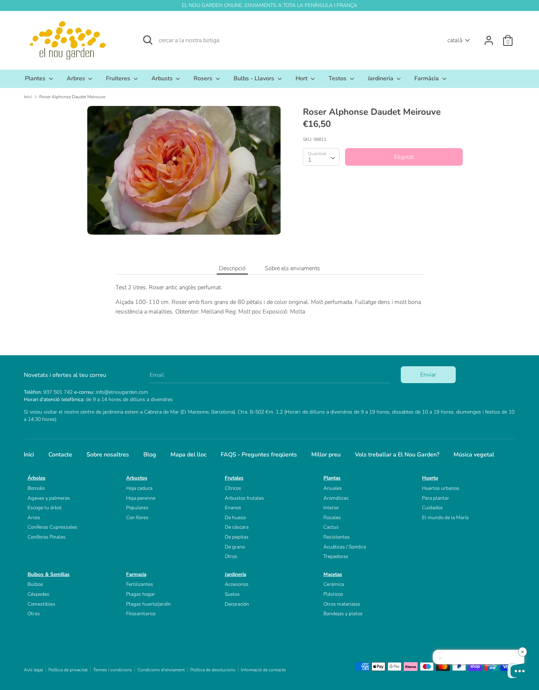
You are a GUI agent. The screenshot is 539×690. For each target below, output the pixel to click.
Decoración (237, 604)
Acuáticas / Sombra (344, 546)
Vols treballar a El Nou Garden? (397, 455)
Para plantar (435, 498)
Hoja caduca (139, 488)
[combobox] (321, 157)
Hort (302, 78)
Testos (338, 78)
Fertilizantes (139, 584)
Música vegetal (474, 455)
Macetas (332, 574)
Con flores (137, 517)
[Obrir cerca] (147, 40)
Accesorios (237, 584)
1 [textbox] (310, 160)
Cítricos (233, 488)
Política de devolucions (212, 670)
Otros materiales (341, 604)
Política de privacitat (68, 670)
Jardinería (235, 574)
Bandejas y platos (343, 613)
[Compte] (488, 37)
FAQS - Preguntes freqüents (259, 455)
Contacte (60, 455)
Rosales (332, 517)
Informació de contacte (263, 670)
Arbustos (136, 477)
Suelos (232, 594)
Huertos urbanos (440, 488)
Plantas (332, 477)
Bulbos (35, 584)
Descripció (232, 268)
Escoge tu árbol (44, 507)
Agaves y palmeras (48, 498)
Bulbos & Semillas (48, 574)
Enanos (233, 507)
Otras (33, 613)
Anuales (332, 488)
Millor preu (326, 455)
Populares (137, 507)
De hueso (235, 517)
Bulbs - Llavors (255, 78)
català (454, 40)
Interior (331, 507)
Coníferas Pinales (46, 536)
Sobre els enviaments (292, 268)
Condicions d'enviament (161, 670)
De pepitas (237, 536)
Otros (231, 556)
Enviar (428, 375)
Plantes (36, 78)
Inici (29, 455)
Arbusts (162, 78)
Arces (33, 517)
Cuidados (432, 507)
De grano (235, 546)
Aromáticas (336, 498)
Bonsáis (36, 488)
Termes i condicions (112, 670)
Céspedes (38, 594)
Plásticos (333, 594)
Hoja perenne (140, 498)
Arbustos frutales (244, 498)
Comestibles (41, 604)
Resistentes (336, 536)
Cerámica (333, 584)
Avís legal (33, 670)
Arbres (77, 78)
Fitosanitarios (141, 613)
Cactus (331, 527)
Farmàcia (427, 78)
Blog (149, 455)
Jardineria (381, 78)
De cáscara (237, 527)
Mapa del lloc (188, 455)
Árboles (36, 477)
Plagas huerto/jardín (148, 604)
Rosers (204, 78)
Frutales (234, 477)
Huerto (430, 477)
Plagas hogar (140, 594)
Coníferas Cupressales (52, 527)
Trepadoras (335, 556)
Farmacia (136, 574)
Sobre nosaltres (108, 455)
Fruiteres (119, 78)
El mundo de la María (445, 517)
